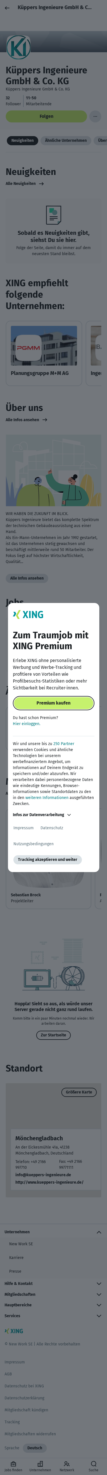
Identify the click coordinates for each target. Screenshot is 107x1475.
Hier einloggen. (26, 723)
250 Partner (63, 743)
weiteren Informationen (46, 797)
